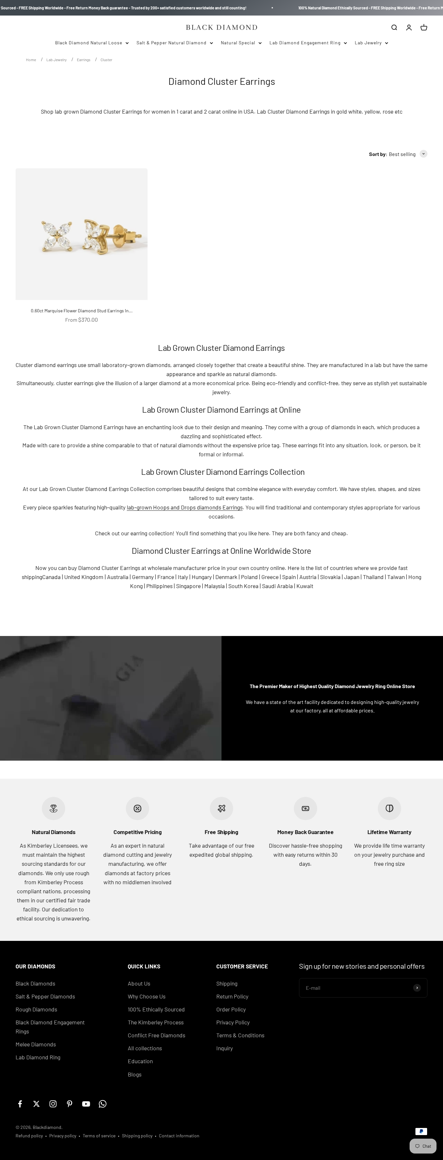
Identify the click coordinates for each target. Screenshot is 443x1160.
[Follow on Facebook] (20, 1103)
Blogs (134, 1074)
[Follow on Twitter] (36, 1103)
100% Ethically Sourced (156, 1009)
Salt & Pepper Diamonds (45, 996)
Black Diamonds (35, 983)
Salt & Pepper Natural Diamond (172, 42)
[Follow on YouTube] (86, 1103)
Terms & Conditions (240, 1035)
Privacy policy (62, 1135)
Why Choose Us (146, 996)
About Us (139, 983)
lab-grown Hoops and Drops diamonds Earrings (185, 507)
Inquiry (224, 1048)
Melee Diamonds (36, 1044)
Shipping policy (137, 1135)
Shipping (226, 983)
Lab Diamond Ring (38, 1057)
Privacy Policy (233, 1022)
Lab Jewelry (368, 42)
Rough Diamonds (36, 1009)
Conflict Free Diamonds (156, 1035)
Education (140, 1061)
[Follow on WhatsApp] (102, 1103)
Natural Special (238, 42)
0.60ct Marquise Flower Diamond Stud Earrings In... (82, 310)
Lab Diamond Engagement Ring (305, 42)
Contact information (179, 1135)
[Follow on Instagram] (53, 1103)
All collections (145, 1048)
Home (31, 59)
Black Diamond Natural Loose (88, 42)
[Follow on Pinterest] (69, 1103)
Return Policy (232, 996)
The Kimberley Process (156, 1022)
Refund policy (29, 1135)
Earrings (84, 59)
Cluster (106, 59)
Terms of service (99, 1135)
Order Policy (231, 1009)
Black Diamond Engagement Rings (50, 1027)
